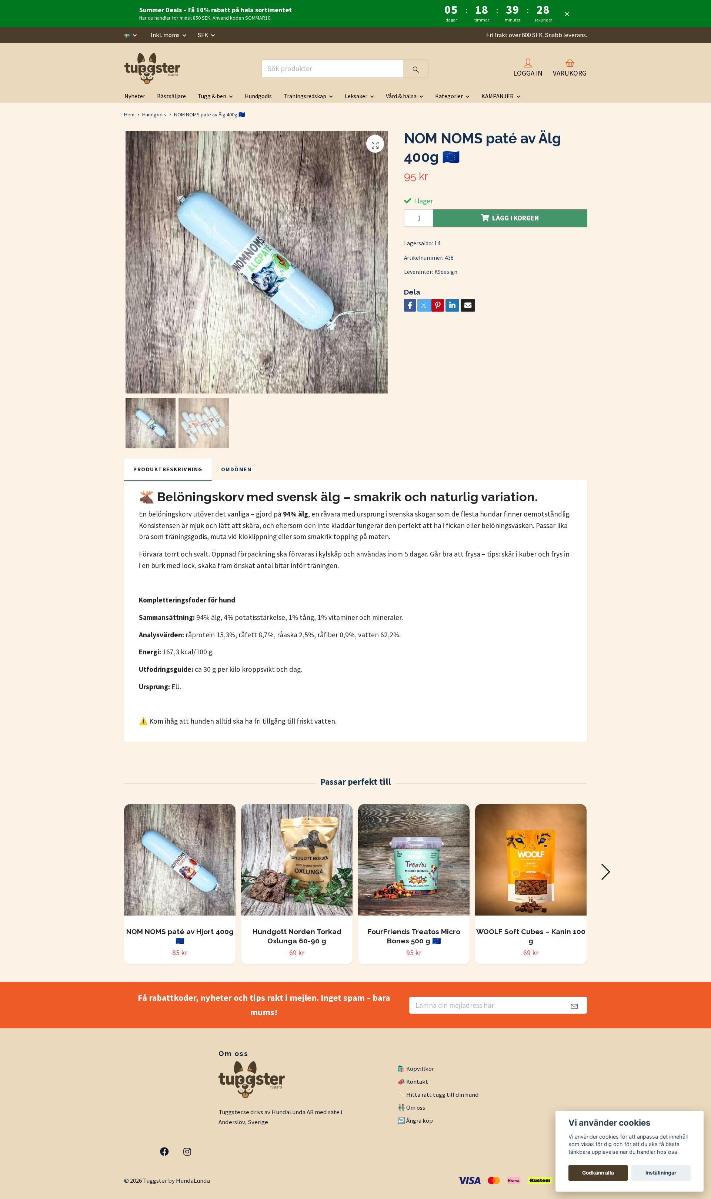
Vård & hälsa (401, 96)
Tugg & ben (212, 96)
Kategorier (449, 96)
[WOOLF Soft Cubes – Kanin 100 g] (531, 862)
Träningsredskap (305, 96)
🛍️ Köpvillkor (415, 1069)
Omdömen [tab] (236, 469)
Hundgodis (258, 96)
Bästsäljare (171, 96)
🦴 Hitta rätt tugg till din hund (438, 1094)
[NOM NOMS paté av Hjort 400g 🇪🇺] (180, 862)
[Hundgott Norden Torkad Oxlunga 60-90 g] (297, 862)
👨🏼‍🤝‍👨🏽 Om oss (411, 1107)
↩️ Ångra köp (415, 1120)
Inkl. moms (166, 35)
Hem (129, 114)
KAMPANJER (497, 96)
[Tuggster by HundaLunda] (153, 68)
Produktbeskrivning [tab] (168, 469)
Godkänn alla (598, 1173)
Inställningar (661, 1173)
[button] (605, 872)
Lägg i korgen (515, 217)
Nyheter (134, 96)
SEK (203, 35)
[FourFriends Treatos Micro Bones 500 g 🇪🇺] (414, 862)
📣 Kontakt (412, 1081)
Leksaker (356, 96)
